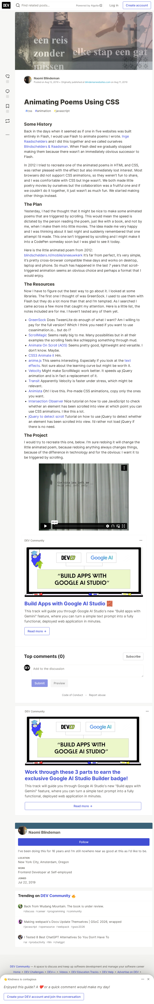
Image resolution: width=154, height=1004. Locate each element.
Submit (40, 683)
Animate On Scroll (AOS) (48, 345)
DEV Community (55, 895)
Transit (34, 381)
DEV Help (108, 971)
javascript (62, 111)
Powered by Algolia (87, 5)
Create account (137, 5)
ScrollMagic (38, 335)
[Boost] (8, 121)
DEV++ (51, 971)
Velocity (35, 371)
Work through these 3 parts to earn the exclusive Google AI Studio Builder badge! (76, 775)
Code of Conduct (72, 695)
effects (34, 366)
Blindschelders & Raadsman (46, 146)
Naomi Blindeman (47, 78)
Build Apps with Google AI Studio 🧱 (68, 603)
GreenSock (37, 320)
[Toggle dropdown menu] (141, 540)
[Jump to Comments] (8, 93)
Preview (59, 683)
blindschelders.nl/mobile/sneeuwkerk (53, 255)
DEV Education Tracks (84, 971)
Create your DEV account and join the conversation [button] (44, 997)
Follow (83, 842)
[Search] (18, 5)
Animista (35, 391)
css (29, 111)
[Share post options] (7, 134)
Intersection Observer (46, 401)
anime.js (35, 360)
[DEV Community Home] (6, 5)
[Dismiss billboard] (148, 979)
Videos (63, 971)
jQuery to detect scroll (46, 416)
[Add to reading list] (8, 108)
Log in (113, 5)
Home (16, 971)
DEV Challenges (34, 971)
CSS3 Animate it (41, 355)
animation (43, 111)
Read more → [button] (37, 631)
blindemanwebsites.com (97, 82)
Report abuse (97, 695)
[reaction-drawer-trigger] (7, 78)
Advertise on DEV (128, 971)
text (128, 360)
